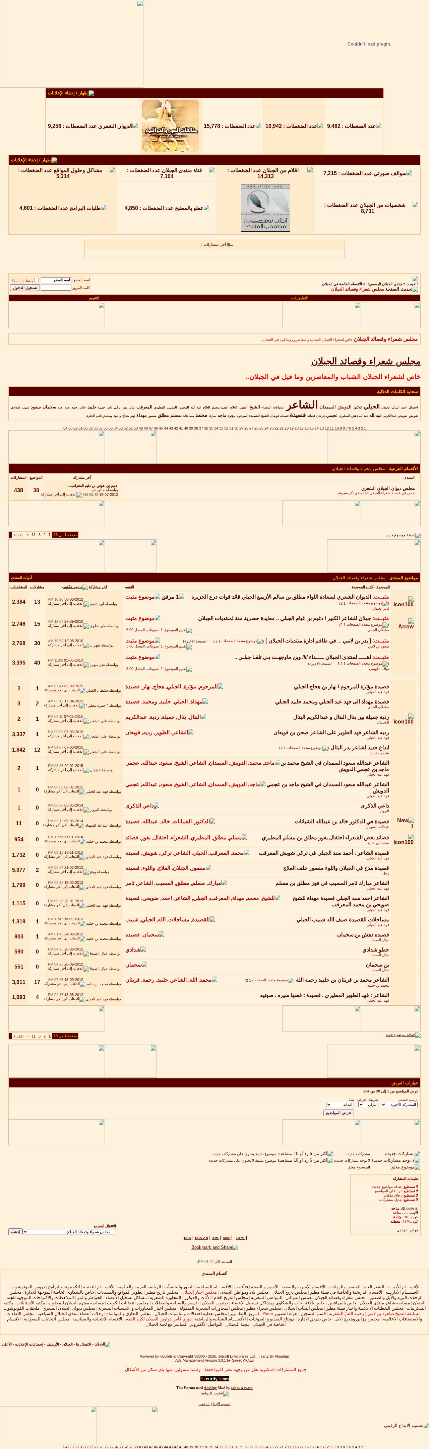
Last (18, 535)
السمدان (327, 406)
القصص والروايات (344, 1286)
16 (307, 428)
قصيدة (298, 414)
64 (65, 428)
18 (297, 428)
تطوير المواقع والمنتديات (120, 1292)
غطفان (95, 770)
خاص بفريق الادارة (314, 1318)
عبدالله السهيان (377, 827)
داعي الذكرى (375, 806)
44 (166, 428)
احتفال (413, 407)
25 (261, 428)
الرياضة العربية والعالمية (139, 1286)
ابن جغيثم (97, 604)
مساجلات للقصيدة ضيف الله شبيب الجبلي (343, 919)
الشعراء (266, 407)
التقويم (94, 298)
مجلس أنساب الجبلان (303, 1308)
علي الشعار (98, 721)
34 (216, 428)
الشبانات (279, 407)
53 (121, 428)
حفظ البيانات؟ (22, 281)
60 (85, 428)
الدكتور (357, 407)
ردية (67, 407)
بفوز (125, 407)
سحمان (49, 406)
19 (292, 428)
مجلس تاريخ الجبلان (289, 1292)
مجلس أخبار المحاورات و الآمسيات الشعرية (137, 1308)
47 (151, 428)
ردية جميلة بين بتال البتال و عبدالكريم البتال (341, 717)
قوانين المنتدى (407, 1230)
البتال (396, 407)
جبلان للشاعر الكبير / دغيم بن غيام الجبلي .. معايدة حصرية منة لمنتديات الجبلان (284, 618)
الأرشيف (53, 1344)
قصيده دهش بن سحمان (363, 934)
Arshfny (210, 1388)
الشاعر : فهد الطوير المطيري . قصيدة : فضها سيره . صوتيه (324, 995)
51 (131, 428)
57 (101, 428)
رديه (60, 407)
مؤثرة (231, 415)
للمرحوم (242, 415)
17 (302, 428)
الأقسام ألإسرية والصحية (303, 1286)
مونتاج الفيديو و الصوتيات (272, 1318)
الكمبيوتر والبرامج (64, 1286)
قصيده (284, 415)
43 (171, 428)
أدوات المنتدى (21, 578)
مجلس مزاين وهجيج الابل (357, 1318)
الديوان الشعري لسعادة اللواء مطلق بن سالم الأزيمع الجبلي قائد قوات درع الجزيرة (281, 597)
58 (96, 428)
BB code (407, 1208)
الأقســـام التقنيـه (99, 1286)
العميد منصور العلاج (216, 407)
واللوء (117, 415)
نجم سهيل (97, 665)
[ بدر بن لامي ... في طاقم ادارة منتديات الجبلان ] (318, 640)
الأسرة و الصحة (265, 1286)
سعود (36, 406)
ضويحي (402, 415)
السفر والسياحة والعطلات (175, 1302)
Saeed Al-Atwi (243, 1360)
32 (226, 428)
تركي (117, 407)
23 (271, 428)
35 (211, 428)
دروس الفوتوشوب (28, 1286)
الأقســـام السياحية (214, 1286)
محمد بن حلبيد (378, 843)
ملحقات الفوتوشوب (21, 1308)
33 (221, 428)
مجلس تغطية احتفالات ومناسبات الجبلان (191, 1313)
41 (181, 428)
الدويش (345, 406)
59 (90, 428)
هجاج (125, 415)
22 (276, 428)
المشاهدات (18, 587)
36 (206, 428)
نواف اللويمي (379, 669)
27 (251, 428)
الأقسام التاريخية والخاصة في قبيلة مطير (346, 1292)
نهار (132, 415)
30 (236, 428)
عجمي (332, 415)
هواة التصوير (279, 1313)
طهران (95, 645)
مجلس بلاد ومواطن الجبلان (244, 1292)
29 (241, 428)
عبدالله (375, 415)
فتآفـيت (241, 1286)
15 (312, 428)
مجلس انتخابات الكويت (128, 1302)
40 (186, 428)
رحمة (75, 407)
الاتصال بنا (83, 1344)
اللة (199, 407)
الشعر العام (374, 1286)
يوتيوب (215, 1302)
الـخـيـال (383, 722)
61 (80, 428)
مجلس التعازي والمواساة (128, 1313)
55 (111, 428)
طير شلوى (98, 626)
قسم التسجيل (313, 1313)
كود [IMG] (410, 1217)
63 (70, 428)
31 (231, 428)
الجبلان (385, 407)
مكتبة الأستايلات (30, 1302)
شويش (413, 415)
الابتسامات (410, 1213)
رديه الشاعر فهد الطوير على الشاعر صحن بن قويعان (331, 732)
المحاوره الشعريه (165, 1297)
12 (327, 428)
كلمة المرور (81, 288)
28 (246, 428)
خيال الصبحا (380, 940)
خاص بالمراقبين (342, 1302)
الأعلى (7, 1344)
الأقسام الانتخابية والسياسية (97, 1318)
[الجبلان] (102, 1344)
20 (287, 428)
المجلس (184, 407)
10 (337, 428)
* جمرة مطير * (97, 705)
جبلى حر (98, 490)
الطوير (243, 407)
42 (176, 428)
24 (266, 428)
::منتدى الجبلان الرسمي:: (385, 284)
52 (126, 428)
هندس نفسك (379, 753)
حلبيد (92, 406)
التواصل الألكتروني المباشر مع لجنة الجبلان (184, 1324)
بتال (132, 407)
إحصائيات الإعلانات (29, 1344)
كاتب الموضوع (362, 587)
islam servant (242, 1388)
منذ (351, 1099)
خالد (83, 407)
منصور (152, 415)
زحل (385, 873)
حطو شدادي (375, 949)
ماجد (222, 415)
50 (136, 428)
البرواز (384, 811)
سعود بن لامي (378, 646)
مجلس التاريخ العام (231, 1297)
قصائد (311, 415)
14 (317, 428)
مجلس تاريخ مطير (162, 1292)
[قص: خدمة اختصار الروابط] (215, 1393)
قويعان (274, 415)
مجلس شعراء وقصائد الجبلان (341, 1297)
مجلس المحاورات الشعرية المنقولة (211, 1308)
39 (191, 428)
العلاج (233, 407)
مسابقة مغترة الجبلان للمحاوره (76, 1302)
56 (106, 428)
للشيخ (265, 415)
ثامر (109, 407)
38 (196, 428)
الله (193, 407)
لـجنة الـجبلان (238, 1324)
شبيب (25, 407)
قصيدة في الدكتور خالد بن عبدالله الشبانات (342, 821)
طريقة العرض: (367, 1099)
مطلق (163, 415)
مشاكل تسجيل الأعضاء (126, 1297)
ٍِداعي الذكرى (94, 415)
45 (161, 428)
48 (146, 428)
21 (282, 428)
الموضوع (383, 587)
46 (156, 428)
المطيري (159, 407)
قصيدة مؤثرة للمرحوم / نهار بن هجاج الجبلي (341, 686)
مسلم (175, 415)
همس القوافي (299, 1297)
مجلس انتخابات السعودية (46, 1318)
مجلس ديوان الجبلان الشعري (69, 1308)
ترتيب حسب (408, 1099)
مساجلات (188, 415)
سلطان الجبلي (378, 630)
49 (141, 428)
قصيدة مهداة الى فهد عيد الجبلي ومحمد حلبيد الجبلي (332, 701)
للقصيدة (254, 415)
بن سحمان (377, 965)
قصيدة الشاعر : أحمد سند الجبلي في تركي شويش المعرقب (324, 853)
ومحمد (108, 415)
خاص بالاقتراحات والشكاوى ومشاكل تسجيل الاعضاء (278, 1302)
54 (116, 428)
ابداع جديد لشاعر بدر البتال (359, 747)
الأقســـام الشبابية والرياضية (220, 1318)
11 (332, 428)
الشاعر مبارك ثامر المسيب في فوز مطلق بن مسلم (332, 883)
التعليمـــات (299, 298)
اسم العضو (81, 280)
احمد (404, 407)
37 (201, 428)
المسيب (172, 407)
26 (256, 428)
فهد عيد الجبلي (378, 692)
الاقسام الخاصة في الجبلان (342, 284)
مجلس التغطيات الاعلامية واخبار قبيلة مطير (365, 1308)
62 (75, 428)
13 (322, 428)
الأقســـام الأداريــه (402, 1292)
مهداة (141, 415)
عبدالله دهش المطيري (353, 415)
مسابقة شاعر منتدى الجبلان (385, 1302)
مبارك (212, 415)
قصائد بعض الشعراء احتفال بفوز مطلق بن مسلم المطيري (325, 837)
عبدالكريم (389, 415)
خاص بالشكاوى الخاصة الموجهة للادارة (59, 1292)
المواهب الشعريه (267, 1297)
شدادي (15, 407)
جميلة (101, 407)
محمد (201, 415)
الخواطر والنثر (90, 1297)
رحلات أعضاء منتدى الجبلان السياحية (70, 1313)
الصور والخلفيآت (179, 1286)
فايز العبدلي (380, 608)
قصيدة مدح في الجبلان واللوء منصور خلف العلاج (336, 868)
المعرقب (144, 406)
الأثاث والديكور (197, 1297)
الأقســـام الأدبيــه (403, 1286)
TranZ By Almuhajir (274, 1356)
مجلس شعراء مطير (263, 1308)
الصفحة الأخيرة (195, 641)
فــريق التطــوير (244, 1313)
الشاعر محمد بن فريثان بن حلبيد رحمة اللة (342, 980)
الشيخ (254, 406)
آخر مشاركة (98, 587)
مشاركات (37, 587)
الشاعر (302, 405)
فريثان (320, 415)
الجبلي (372, 406)
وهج (93, 872)
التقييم (129, 587)
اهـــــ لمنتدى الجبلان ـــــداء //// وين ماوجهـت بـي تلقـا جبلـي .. (302, 657)
